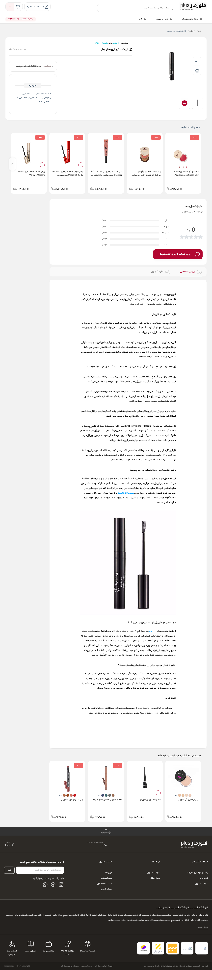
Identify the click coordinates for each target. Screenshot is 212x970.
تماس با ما (204, 878)
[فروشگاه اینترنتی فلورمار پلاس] (193, 6)
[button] (106, 831)
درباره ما (108, 872)
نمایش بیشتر (203, 927)
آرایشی (191, 31)
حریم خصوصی (86, 966)
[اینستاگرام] (61, 884)
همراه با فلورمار (162, 19)
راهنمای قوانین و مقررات (197, 872)
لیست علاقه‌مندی (104, 884)
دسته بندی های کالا (190, 19)
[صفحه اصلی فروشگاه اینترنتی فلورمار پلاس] (194, 844)
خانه (198, 31)
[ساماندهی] (187, 948)
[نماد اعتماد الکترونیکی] (201, 948)
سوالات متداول (201, 884)
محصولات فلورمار (125, 493)
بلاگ (141, 19)
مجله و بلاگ (155, 878)
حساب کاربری (106, 889)
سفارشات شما (106, 878)
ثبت (9, 870)
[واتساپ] (45, 884)
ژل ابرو (152, 631)
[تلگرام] (53, 884)
